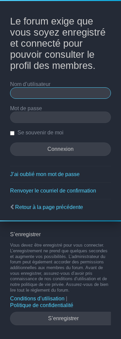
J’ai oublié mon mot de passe (45, 174)
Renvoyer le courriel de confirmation (53, 191)
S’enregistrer (63, 318)
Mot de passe (26, 108)
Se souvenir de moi (40, 132)
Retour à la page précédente (49, 207)
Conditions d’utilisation (37, 298)
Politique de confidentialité (41, 305)
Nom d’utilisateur (30, 84)
